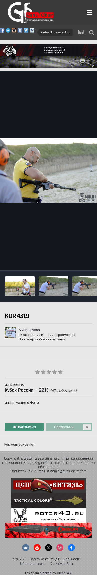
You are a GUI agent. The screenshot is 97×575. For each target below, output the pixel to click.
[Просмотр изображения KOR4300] (53, 286)
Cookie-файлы (61, 564)
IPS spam (32, 573)
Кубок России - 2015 (27, 389)
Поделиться (26, 427)
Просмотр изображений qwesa (42, 339)
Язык (17, 559)
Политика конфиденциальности (54, 559)
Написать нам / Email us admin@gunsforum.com (48, 471)
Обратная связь (32, 564)
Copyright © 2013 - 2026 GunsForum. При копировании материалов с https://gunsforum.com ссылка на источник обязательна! (48, 462)
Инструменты (75, 261)
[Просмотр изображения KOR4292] (20, 286)
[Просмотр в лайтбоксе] (48, 170)
